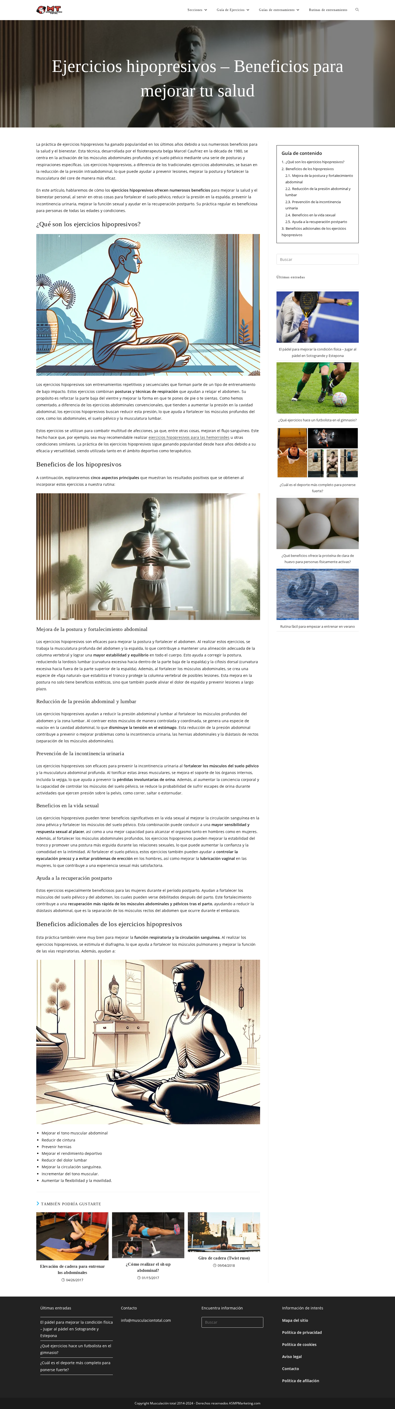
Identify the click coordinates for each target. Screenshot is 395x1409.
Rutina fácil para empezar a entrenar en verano (317, 626)
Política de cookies (299, 1344)
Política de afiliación (300, 1380)
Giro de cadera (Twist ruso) (224, 1258)
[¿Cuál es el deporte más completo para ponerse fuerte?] (317, 452)
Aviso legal (292, 1356)
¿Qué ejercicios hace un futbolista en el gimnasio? (317, 420)
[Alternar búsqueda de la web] (357, 10)
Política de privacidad (302, 1332)
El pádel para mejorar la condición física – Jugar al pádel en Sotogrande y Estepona (76, 1329)
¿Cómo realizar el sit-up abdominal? (148, 1267)
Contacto (290, 1368)
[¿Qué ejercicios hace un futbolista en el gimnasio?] (317, 388)
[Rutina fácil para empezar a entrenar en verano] (317, 594)
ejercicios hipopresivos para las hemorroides (189, 437)
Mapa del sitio (295, 1320)
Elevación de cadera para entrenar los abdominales (72, 1269)
